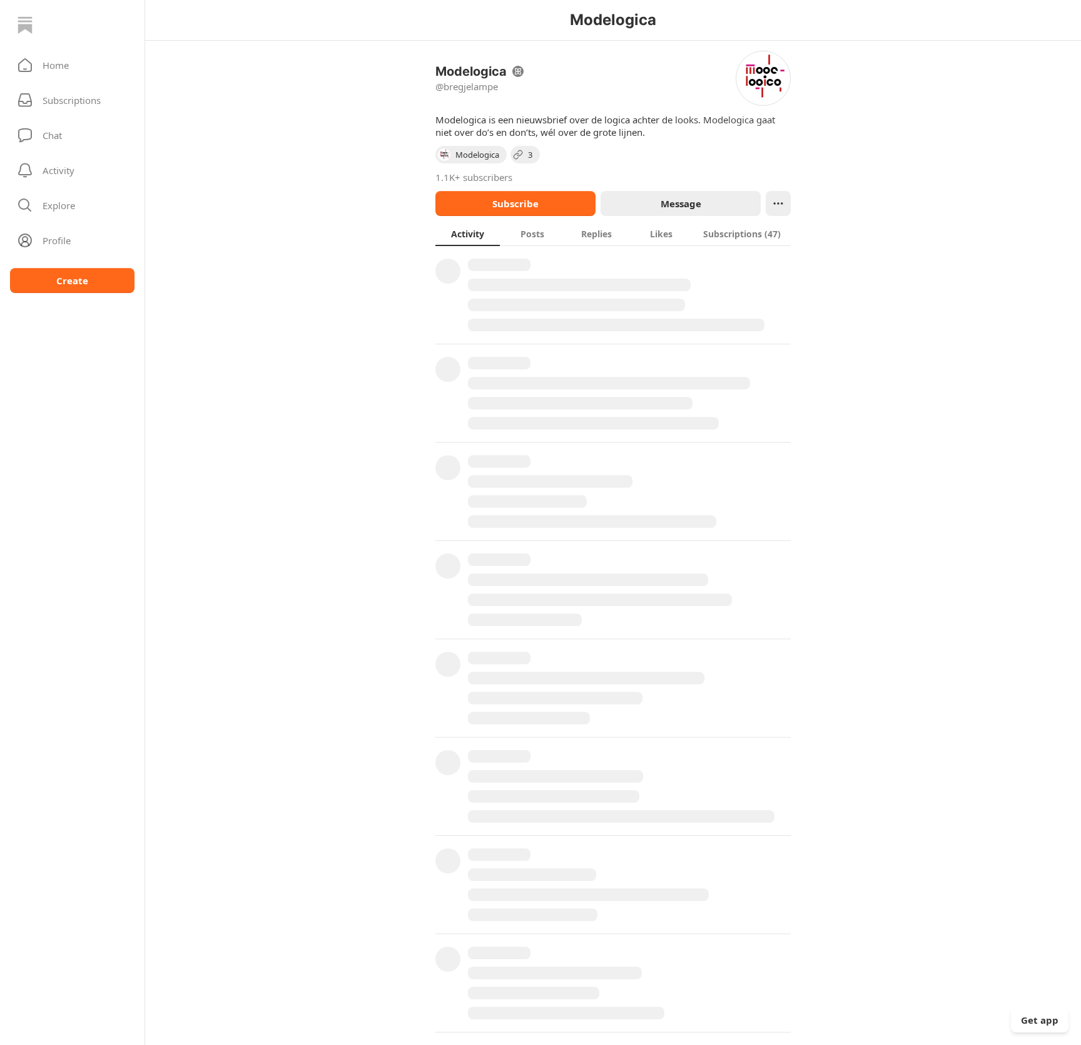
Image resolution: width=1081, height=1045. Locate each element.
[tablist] (613, 233)
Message (681, 203)
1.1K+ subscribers (473, 177)
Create (72, 280)
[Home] (25, 25)
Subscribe (515, 203)
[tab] (467, 233)
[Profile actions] (778, 203)
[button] (72, 65)
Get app (1039, 1020)
